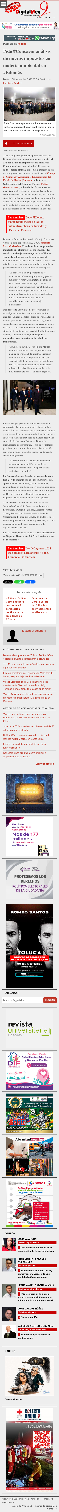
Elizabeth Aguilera (12, 83)
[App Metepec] (29, 25)
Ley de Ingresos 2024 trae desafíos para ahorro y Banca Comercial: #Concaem (29, 552)
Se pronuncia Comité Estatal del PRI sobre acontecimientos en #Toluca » (41, 605)
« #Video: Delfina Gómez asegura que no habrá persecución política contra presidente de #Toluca (16, 609)
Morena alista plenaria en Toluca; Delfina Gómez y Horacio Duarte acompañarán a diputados (28, 657)
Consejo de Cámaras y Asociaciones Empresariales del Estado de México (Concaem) (29, 176)
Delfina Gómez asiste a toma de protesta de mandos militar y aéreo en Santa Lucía (26, 737)
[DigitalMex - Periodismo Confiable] (29, 10)
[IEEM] (29, 836)
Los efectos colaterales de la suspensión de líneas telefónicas (36, 1249)
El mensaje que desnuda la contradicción (34, 1336)
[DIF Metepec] (29, 1070)
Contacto (52, 1508)
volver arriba (45, 764)
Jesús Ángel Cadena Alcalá (36, 1285)
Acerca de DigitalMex (46, 1506)
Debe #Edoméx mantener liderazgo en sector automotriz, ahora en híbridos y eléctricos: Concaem (27, 223)
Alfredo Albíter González (35, 1326)
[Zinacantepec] (29, 1112)
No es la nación (29, 1317)
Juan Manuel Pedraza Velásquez (32, 1261)
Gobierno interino (13, 1399)
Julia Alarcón (27, 1239)
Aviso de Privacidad (22, 1506)
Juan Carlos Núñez (30, 1308)
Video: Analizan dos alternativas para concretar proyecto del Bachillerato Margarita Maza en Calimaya (28, 698)
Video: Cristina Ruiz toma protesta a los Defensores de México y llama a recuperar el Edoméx (26, 718)
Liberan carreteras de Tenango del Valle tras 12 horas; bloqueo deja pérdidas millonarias (28, 674)
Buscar (50, 1000)
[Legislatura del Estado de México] (29, 793)
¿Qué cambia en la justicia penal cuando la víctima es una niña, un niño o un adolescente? (35, 1297)
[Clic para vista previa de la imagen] (29, 104)
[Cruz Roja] (29, 1449)
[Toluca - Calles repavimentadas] (29, 1155)
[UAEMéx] (29, 1028)
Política (21, 44)
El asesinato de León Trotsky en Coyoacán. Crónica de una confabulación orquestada (35, 1273)
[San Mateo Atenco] (29, 1202)
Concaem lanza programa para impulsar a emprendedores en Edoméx (24, 754)
